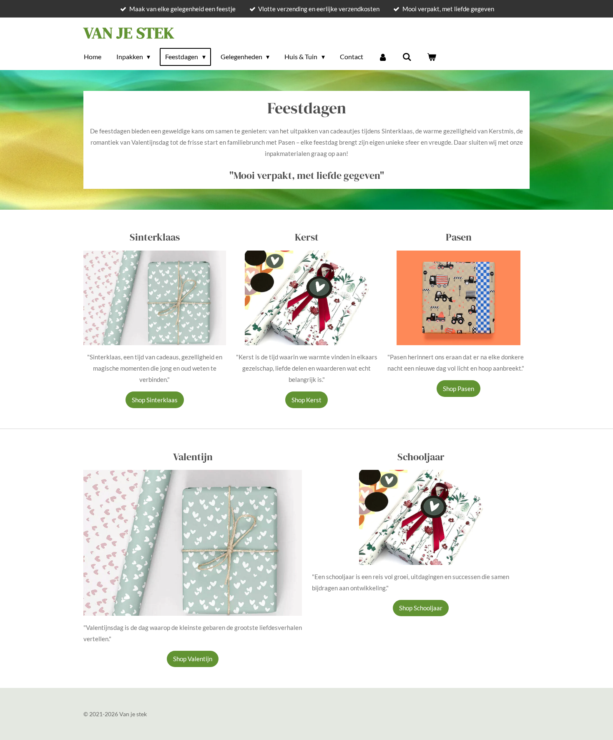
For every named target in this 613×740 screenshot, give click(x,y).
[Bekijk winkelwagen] (431, 56)
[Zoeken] (407, 56)
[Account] (383, 56)
